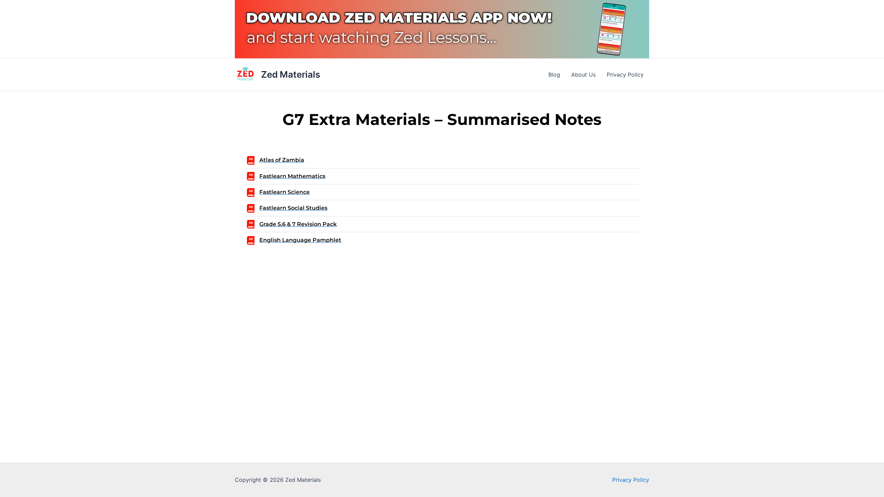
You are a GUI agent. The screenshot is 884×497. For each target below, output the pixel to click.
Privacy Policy (625, 74)
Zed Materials (290, 74)
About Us (583, 74)
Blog (554, 74)
